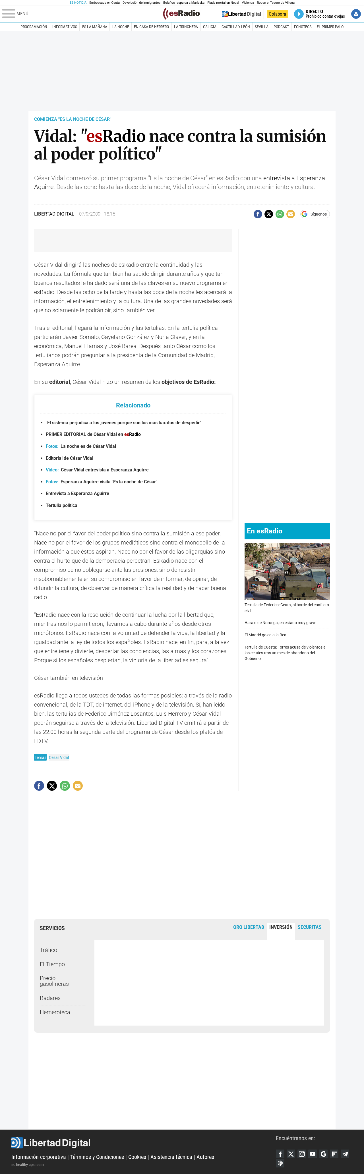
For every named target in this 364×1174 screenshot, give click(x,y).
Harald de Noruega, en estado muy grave (280, 622)
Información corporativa (38, 1157)
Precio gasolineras (54, 981)
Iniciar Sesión (356, 14)
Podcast (281, 26)
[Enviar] (280, 214)
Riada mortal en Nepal (223, 3)
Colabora (277, 14)
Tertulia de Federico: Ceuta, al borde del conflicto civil (287, 607)
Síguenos (319, 214)
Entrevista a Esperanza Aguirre (77, 493)
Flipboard (334, 1154)
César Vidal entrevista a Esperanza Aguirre (97, 470)
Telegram (345, 1154)
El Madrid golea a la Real (266, 635)
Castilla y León (236, 26)
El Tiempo (52, 964)
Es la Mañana (94, 26)
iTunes (280, 1163)
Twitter (291, 1154)
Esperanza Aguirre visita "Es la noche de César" (101, 481)
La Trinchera (186, 26)
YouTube (312, 1154)
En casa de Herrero (151, 26)
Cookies (137, 1157)
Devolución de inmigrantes (141, 3)
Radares (50, 998)
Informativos (64, 26)
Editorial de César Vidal (69, 458)
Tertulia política (61, 505)
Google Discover (323, 1154)
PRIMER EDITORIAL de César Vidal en (93, 434)
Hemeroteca (55, 1012)
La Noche (120, 26)
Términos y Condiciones (97, 1157)
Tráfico (48, 950)
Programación (33, 26)
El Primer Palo (330, 26)
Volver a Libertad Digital (241, 14)
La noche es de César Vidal (81, 446)
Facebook (280, 1154)
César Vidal (59, 757)
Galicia (209, 26)
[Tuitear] (268, 214)
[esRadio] (181, 14)
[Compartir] (258, 214)
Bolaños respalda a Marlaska (183, 3)
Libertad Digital (143, 1142)
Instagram (301, 1154)
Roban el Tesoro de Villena (276, 3)
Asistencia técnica (171, 1157)
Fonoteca (303, 26)
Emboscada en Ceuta (104, 3)
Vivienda (248, 3)
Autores (205, 1157)
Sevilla (261, 26)
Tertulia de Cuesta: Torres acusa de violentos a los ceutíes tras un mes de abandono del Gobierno (285, 653)
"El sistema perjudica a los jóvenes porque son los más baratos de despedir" (123, 422)
